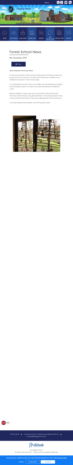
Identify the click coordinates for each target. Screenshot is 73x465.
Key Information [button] (50, 38)
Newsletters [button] (59, 38)
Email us (65, 2)
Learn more (63, 458)
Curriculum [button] (32, 38)
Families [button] (41, 38)
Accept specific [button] (32, 462)
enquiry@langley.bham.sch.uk (36, 436)
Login (61, 2)
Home (4, 38)
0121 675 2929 (70, 2)
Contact (68, 38)
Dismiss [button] (21, 462)
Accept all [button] (48, 462)
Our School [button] (14, 38)
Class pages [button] (23, 38)
